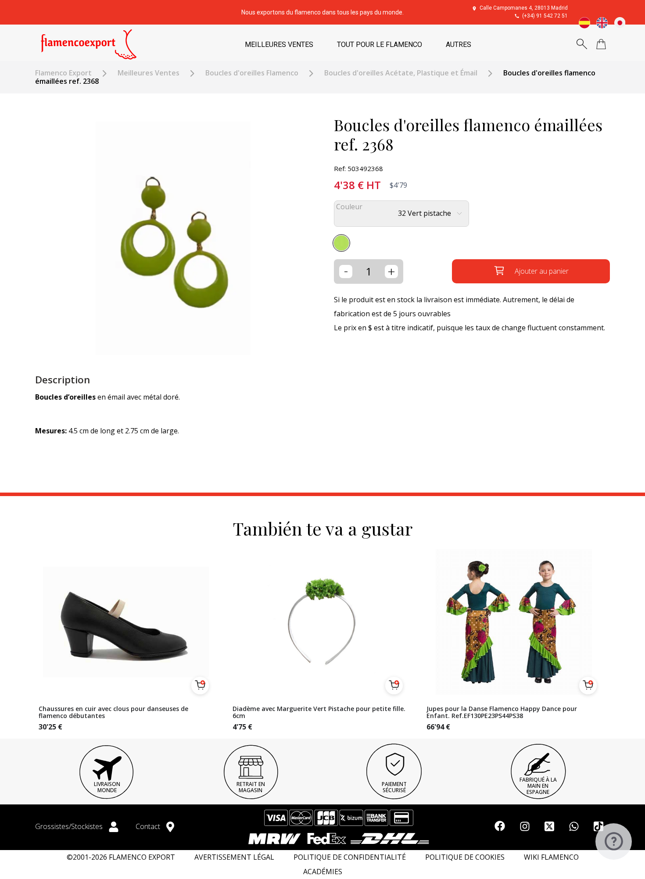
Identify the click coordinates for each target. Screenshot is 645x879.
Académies (322, 872)
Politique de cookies (465, 857)
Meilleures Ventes (148, 73)
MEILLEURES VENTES (279, 44)
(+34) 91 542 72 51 (545, 16)
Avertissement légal (234, 857)
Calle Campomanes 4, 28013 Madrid (524, 8)
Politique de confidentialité (350, 857)
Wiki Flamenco (551, 857)
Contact (149, 826)
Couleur (349, 207)
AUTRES (458, 44)
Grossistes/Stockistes (69, 826)
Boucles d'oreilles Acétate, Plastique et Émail (400, 73)
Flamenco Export (63, 73)
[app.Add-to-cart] (200, 685)
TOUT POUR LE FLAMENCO (379, 44)
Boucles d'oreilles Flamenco (251, 73)
